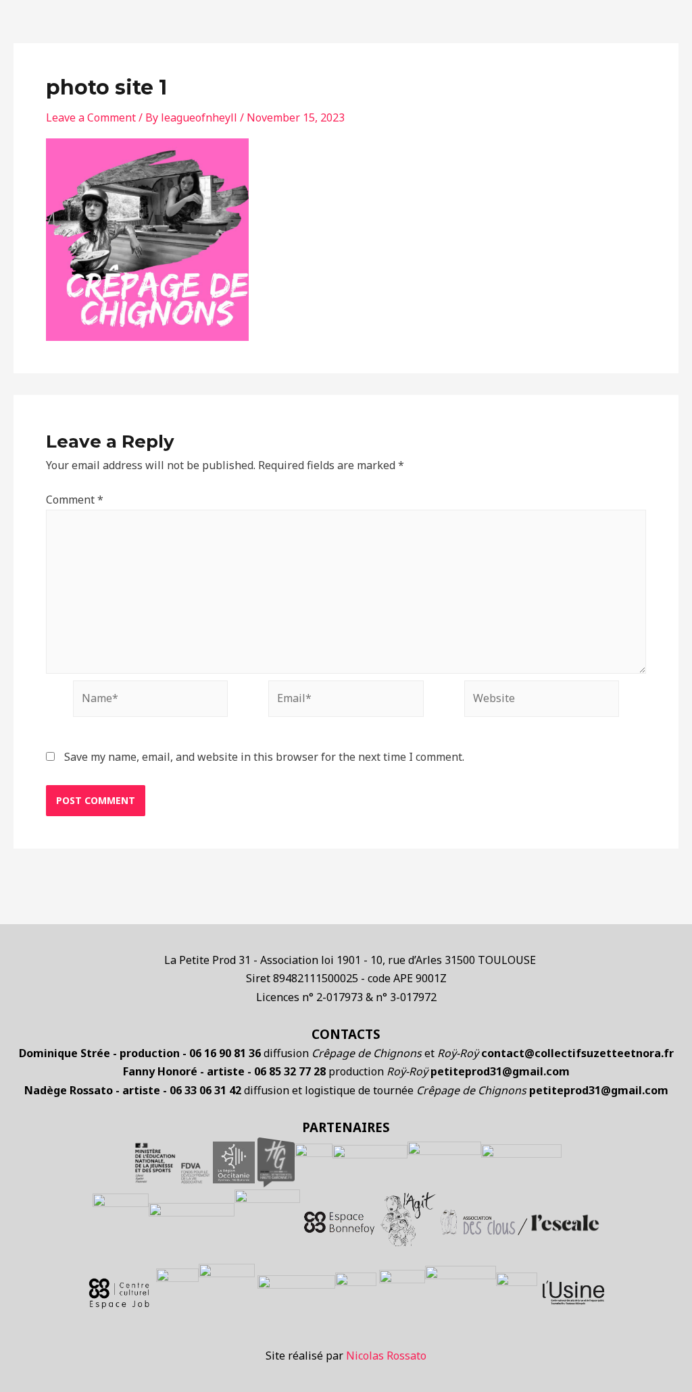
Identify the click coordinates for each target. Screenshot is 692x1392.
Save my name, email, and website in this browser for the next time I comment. (264, 756)
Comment (74, 499)
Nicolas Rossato (386, 1355)
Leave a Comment (91, 117)
